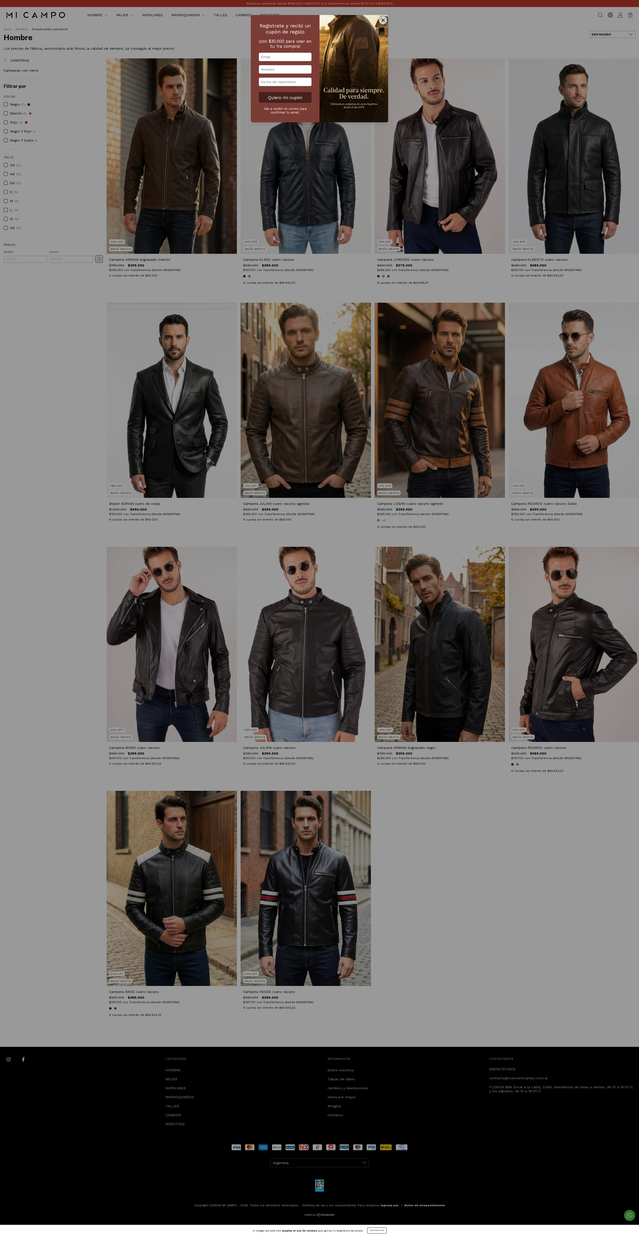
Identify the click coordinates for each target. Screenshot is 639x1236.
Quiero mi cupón (285, 97)
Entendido (377, 1230)
